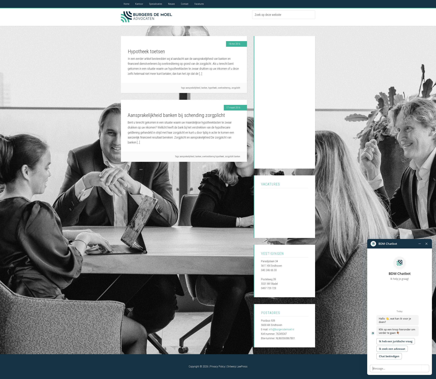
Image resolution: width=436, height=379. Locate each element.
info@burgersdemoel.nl (281, 329)
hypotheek (212, 88)
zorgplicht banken (232, 156)
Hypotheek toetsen (146, 51)
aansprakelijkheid (193, 88)
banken (204, 88)
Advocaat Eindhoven (146, 16)
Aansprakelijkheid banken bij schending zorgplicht (176, 115)
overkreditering (224, 88)
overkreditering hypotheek (213, 156)
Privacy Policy (217, 366)
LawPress (242, 366)
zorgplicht (235, 88)
